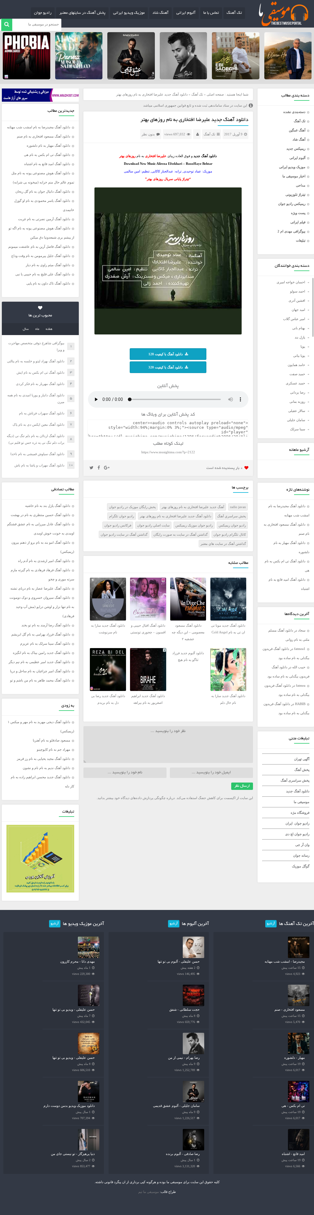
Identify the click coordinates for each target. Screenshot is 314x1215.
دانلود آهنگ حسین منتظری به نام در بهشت (40, 515)
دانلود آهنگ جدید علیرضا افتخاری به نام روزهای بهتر (194, 120)
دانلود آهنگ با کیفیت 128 (165, 354)
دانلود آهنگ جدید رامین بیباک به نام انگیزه (41, 653)
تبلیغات (300, 240)
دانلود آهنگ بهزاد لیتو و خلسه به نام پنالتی (35, 361)
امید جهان (298, 309)
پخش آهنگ (301, 770)
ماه (37, 329)
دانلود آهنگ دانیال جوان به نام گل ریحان (42, 191)
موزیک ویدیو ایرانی (129, 13)
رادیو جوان (43, 13)
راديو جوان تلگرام (121, 516)
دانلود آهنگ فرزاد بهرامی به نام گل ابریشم (40, 634)
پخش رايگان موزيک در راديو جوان (132, 507)
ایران (289, 823)
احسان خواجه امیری (291, 282)
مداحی (300, 185)
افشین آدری (297, 300)
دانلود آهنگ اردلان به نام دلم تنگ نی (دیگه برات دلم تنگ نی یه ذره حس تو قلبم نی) (35, 439)
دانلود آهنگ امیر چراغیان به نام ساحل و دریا (40, 671)
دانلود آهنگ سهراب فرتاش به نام (41, 413)
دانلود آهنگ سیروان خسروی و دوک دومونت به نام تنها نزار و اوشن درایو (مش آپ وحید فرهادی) (42, 607)
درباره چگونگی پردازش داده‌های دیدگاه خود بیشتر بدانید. (136, 798)
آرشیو (271, 924)
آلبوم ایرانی (186, 13)
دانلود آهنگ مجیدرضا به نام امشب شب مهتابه (38, 127)
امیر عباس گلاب (294, 319)
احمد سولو (297, 291)
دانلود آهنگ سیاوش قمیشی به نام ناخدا (37, 454)
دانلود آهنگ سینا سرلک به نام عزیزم (45, 643)
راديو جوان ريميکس (232, 525)
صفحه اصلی (215, 94)
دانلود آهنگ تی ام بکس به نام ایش (40, 372)
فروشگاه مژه (300, 812)
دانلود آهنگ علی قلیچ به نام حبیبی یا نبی (42, 274)
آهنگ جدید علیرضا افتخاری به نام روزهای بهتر (193, 507)
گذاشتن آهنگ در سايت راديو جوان (124, 534)
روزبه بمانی (297, 401)
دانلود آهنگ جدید (297, 791)
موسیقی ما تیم (148, 1192)
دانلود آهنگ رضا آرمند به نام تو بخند (45, 625)
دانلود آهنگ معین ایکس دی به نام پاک (38, 424)
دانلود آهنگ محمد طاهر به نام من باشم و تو (40, 680)
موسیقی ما (301, 802)
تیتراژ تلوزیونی (295, 194)
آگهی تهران (301, 759)
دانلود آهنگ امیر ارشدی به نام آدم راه (44, 561)
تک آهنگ (234, 13)
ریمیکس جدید (295, 148)
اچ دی (289, 834)
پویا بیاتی (299, 355)
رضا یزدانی (297, 392)
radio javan (238, 507)
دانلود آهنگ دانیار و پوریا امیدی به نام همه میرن (35, 398)
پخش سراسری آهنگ (295, 780)
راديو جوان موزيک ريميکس (194, 525)
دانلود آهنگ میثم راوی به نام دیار (48, 265)
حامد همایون (296, 365)
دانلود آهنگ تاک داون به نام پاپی (48, 283)
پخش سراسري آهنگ (231, 516)
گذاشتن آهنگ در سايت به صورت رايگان (180, 534)
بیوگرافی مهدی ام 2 (291, 231)
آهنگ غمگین (297, 130)
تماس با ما (211, 13)
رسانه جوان (301, 855)
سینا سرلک (297, 429)
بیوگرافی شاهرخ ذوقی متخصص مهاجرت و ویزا (36, 346)
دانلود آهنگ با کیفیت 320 (165, 367)
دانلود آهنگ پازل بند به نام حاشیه (47, 506)
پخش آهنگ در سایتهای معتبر (82, 13)
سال (26, 329)
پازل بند (300, 337)
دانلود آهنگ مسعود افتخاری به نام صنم (43, 136)
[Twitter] (91, 468)
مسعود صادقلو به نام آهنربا (51, 740)
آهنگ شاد (160, 13)
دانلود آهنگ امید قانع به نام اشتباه (47, 164)
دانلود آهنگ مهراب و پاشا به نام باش (39, 465)
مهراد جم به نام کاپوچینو (53, 749)
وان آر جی (302, 845)
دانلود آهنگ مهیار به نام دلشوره (48, 145)
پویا (303, 346)
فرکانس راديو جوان (117, 525)
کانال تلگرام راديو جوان (229, 534)
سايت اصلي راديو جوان (153, 525)
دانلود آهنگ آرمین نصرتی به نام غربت (44, 219)
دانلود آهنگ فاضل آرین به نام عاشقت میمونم (39, 246)
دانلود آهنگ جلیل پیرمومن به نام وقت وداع (40, 256)
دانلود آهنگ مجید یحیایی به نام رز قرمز (43, 758)
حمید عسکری (295, 383)
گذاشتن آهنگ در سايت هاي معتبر (223, 543)
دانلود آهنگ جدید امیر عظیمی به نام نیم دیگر (39, 662)
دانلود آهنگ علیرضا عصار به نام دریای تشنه (40, 588)
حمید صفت (297, 374)
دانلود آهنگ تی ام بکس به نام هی (47, 155)
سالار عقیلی (296, 411)
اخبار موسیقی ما (293, 176)
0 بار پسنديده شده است (224, 468)
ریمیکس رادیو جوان (291, 204)
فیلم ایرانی (297, 222)
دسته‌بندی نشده (294, 112)
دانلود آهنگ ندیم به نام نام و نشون (46, 768)
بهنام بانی (298, 328)
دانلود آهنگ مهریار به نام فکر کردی (40, 384)
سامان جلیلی (296, 420)
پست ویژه (298, 213)
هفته (49, 329)
